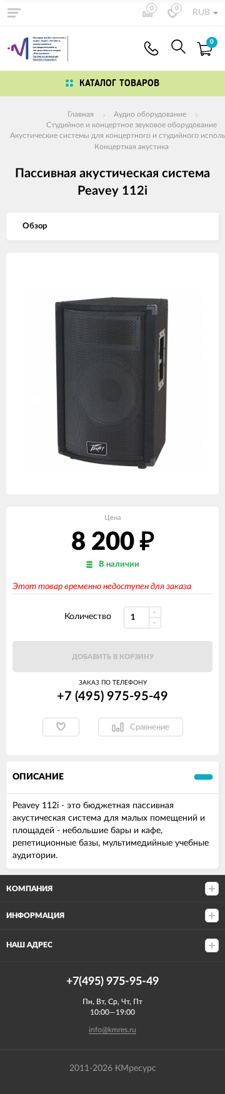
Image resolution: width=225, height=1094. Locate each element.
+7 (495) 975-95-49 (112, 696)
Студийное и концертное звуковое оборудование (131, 125)
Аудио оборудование (150, 114)
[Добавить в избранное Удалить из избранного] (60, 727)
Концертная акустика (131, 146)
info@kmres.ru (112, 1029)
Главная (81, 114)
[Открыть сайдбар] (14, 12)
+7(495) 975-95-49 (151, 48)
